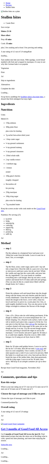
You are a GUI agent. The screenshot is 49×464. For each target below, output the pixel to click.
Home (8, 3)
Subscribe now (6, 445)
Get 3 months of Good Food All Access (24, 429)
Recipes (9, 5)
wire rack (39, 349)
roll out (31, 324)
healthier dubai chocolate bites (32, 97)
